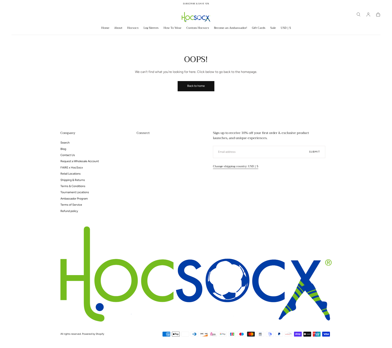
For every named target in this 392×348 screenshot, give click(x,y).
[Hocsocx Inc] (196, 274)
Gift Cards (258, 28)
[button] (358, 14)
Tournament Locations (74, 192)
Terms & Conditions (72, 186)
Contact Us (67, 155)
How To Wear (173, 28)
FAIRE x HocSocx (71, 167)
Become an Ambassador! (230, 28)
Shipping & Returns (72, 180)
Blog (63, 149)
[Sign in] (368, 14)
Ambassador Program (74, 198)
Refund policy (69, 211)
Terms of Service (71, 204)
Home (105, 28)
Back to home (196, 86)
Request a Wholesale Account (79, 161)
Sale (273, 28)
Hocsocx (133, 28)
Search (65, 142)
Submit (314, 151)
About (118, 28)
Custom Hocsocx (197, 28)
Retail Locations (70, 173)
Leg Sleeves (151, 28)
